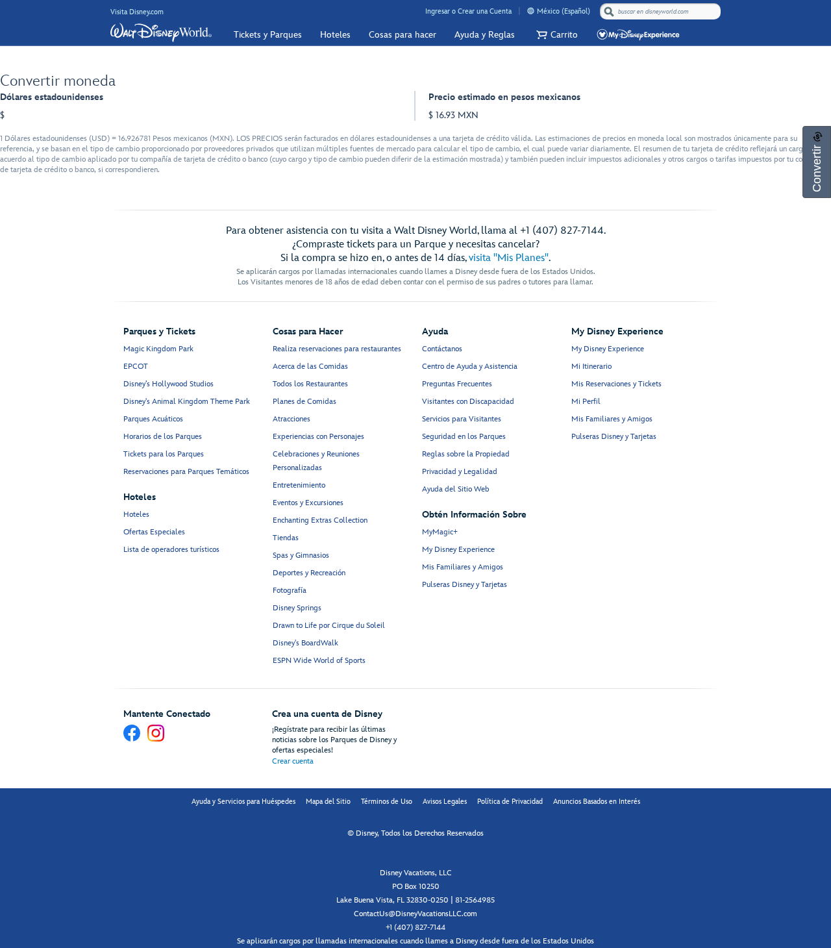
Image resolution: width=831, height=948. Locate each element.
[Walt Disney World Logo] (161, 32)
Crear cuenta (293, 761)
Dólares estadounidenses (51, 97)
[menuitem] (530, 10)
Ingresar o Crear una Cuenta (468, 11)
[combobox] (661, 12)
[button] (555, 34)
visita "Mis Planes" (509, 258)
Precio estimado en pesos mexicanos (504, 97)
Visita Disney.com (137, 12)
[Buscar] (608, 11)
